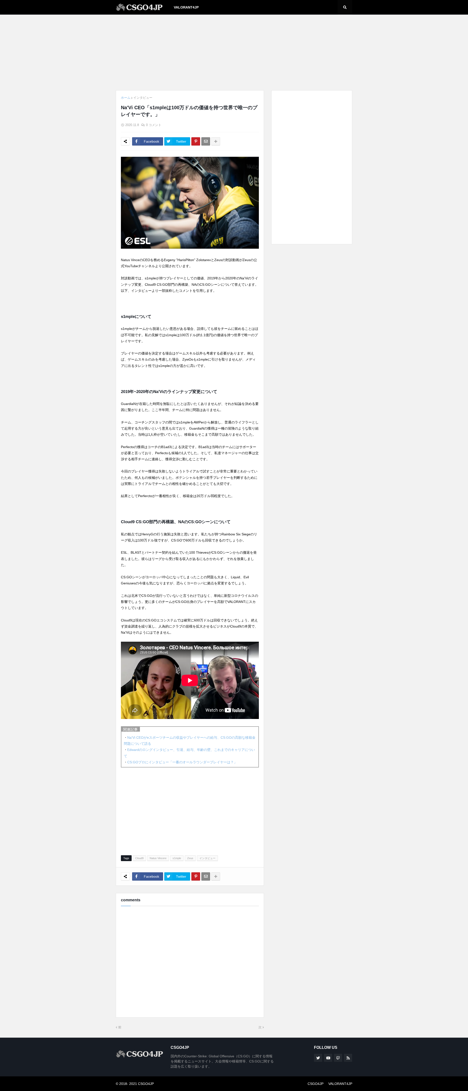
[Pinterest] (195, 141)
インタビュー (142, 97)
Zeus (190, 858)
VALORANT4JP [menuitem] (186, 7)
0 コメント (153, 125)
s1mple (177, 858)
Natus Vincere (158, 858)
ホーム (125, 97)
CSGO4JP (315, 1084)
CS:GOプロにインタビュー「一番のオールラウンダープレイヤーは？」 (182, 762)
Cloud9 (139, 858)
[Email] (205, 141)
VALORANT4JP (340, 1084)
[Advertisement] (234, 52)
